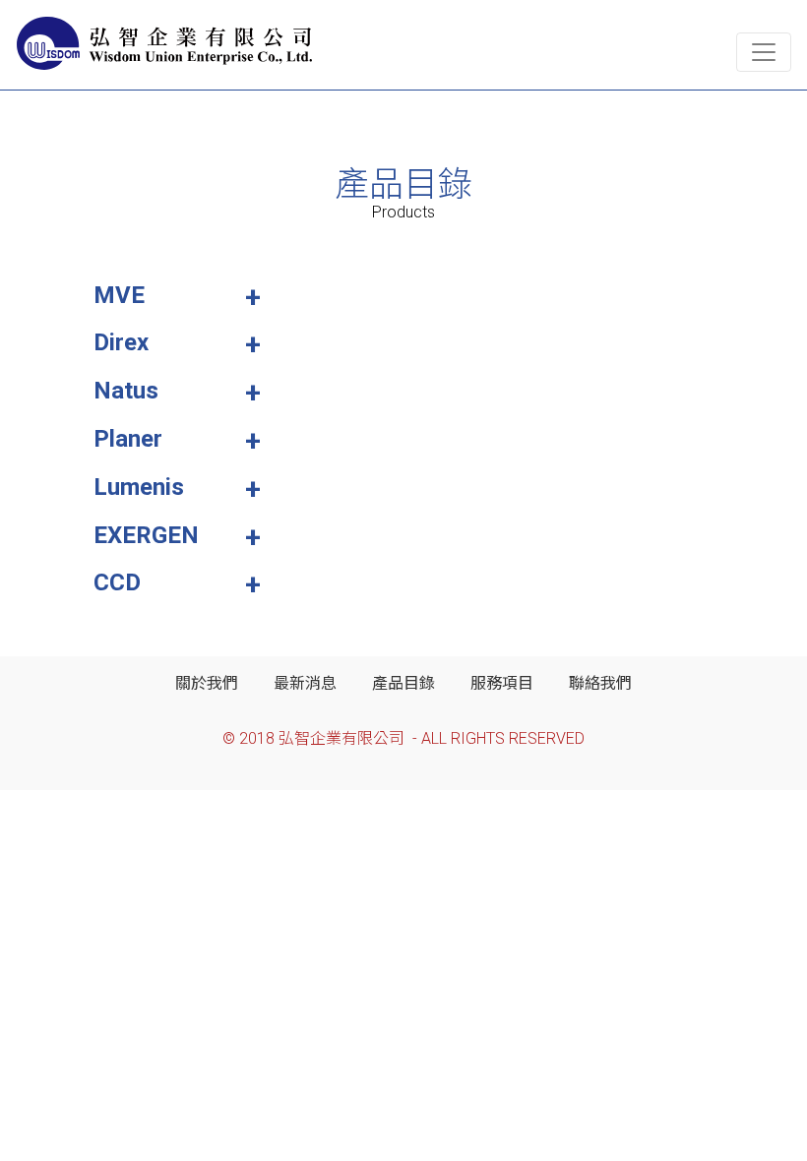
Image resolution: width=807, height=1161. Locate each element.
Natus (125, 390)
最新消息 (305, 683)
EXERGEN (146, 535)
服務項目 (501, 683)
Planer (127, 439)
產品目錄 (403, 683)
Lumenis (138, 487)
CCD (117, 582)
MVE (119, 295)
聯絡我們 (600, 683)
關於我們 (206, 683)
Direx (121, 342)
